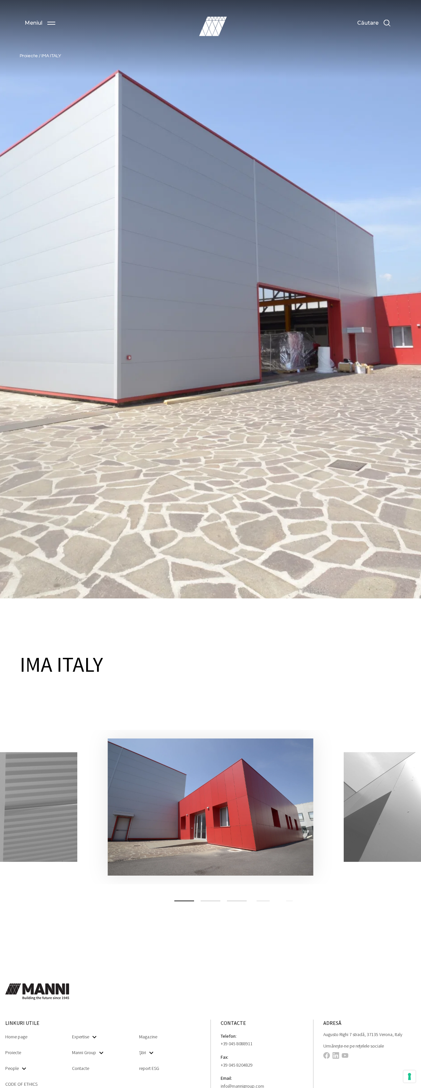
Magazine (148, 1037)
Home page (16, 1037)
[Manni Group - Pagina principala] (213, 26)
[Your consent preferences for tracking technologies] (409, 1076)
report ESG (149, 1068)
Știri (142, 1052)
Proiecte (29, 56)
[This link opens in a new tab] (326, 1056)
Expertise (80, 1037)
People (12, 1068)
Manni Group (84, 1052)
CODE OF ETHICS (21, 1084)
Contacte (80, 1068)
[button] (40, 23)
